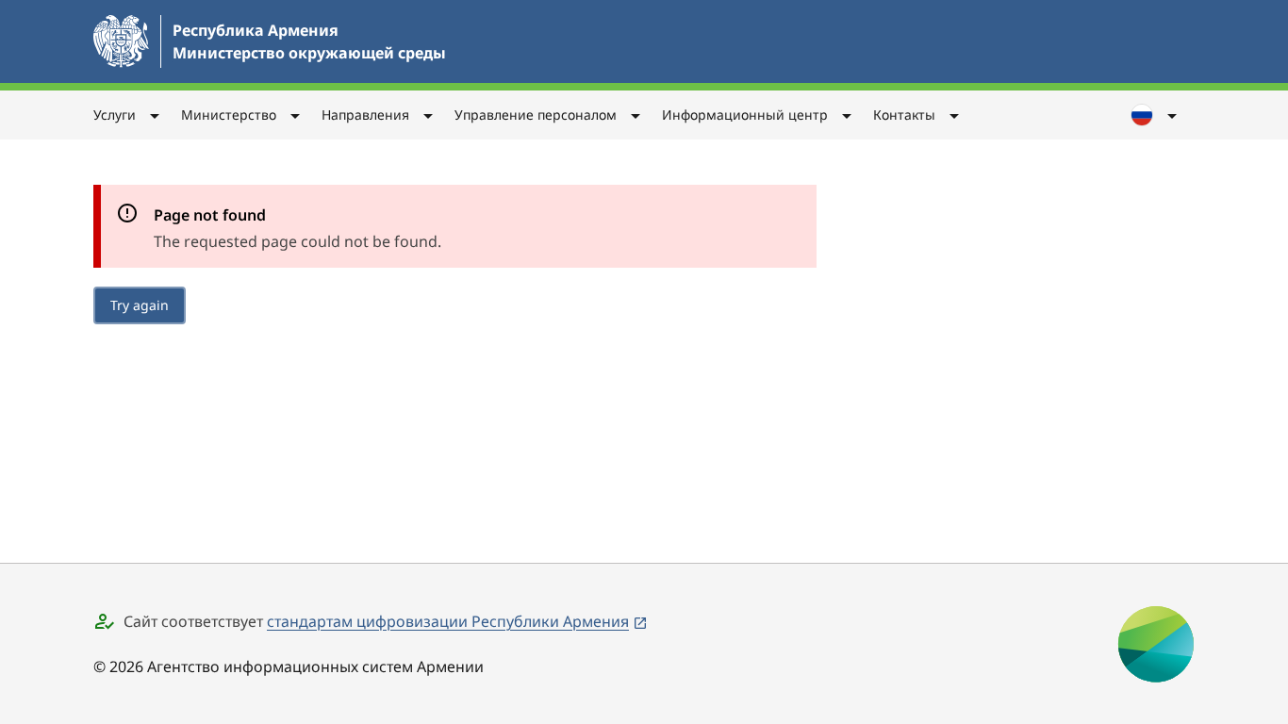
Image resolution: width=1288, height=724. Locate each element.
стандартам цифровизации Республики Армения (448, 621)
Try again (139, 305)
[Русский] (1155, 115)
